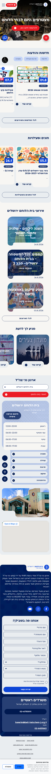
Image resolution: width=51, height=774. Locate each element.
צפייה (19, 767)
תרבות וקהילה (31, 59)
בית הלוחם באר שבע (25, 749)
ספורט (18, 59)
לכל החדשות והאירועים (25, 120)
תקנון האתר (30, 740)
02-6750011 (25, 712)
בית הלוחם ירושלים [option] (24, 387)
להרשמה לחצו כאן (29, 28)
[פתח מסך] (5, 60)
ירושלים (43, 166)
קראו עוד (26, 104)
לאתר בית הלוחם (38, 395)
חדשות (44, 59)
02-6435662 (41, 729)
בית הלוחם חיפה (18, 745)
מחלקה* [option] (42, 662)
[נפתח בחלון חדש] (5, 465)
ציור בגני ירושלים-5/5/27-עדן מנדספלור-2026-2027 (33, 172)
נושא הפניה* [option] (40, 669)
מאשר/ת (8, 767)
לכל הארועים (25, 319)
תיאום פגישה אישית (12, 415)
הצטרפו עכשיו (25, 235)
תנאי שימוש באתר (25, 758)
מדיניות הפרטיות (25, 735)
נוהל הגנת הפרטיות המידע (25, 753)
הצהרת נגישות (20, 740)
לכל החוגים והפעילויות (25, 195)
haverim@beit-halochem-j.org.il (31, 723)
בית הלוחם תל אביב (31, 745)
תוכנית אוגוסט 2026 (38, 90)
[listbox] (25, 387)
